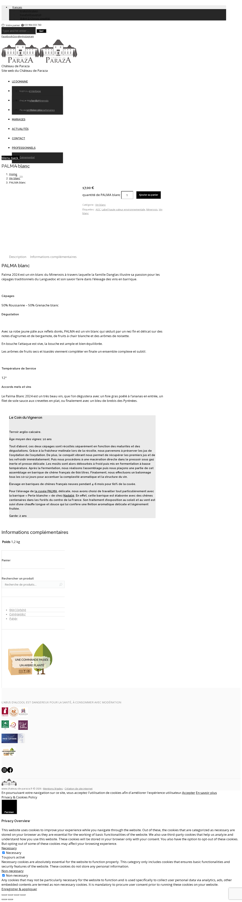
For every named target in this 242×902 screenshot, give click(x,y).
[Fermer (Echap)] (4, 894)
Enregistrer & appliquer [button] (19, 889)
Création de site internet (78, 788)
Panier (13, 618)
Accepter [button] (188, 792)
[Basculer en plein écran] (16, 894)
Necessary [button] (9, 848)
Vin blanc (14, 178)
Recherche (60, 584)
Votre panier (14, 25)
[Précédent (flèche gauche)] (4, 899)
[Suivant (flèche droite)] (10, 899)
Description (17, 257)
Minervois (152, 209)
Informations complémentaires (53, 257)
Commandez (17, 614)
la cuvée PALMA (46, 491)
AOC (98, 209)
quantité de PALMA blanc (101, 194)
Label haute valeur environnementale (123, 209)
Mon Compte (17, 610)
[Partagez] (10, 894)
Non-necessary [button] (13, 871)
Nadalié (68, 495)
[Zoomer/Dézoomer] (23, 894)
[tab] (17, 257)
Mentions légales (53, 788)
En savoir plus (206, 792)
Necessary (13, 852)
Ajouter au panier (148, 195)
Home (13, 174)
